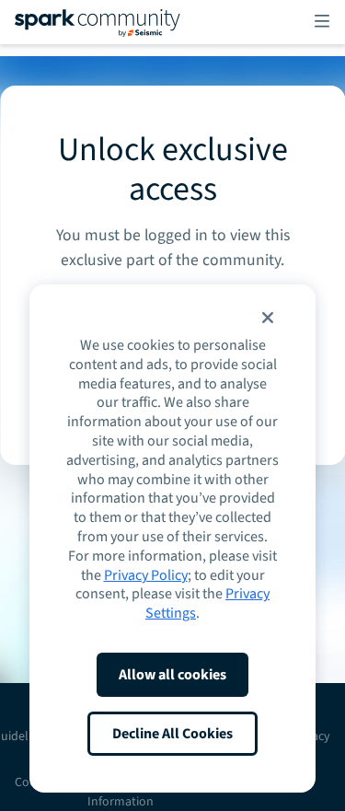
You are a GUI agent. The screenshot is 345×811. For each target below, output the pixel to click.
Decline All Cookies (172, 734)
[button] (267, 317)
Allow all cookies (172, 675)
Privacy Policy (146, 575)
